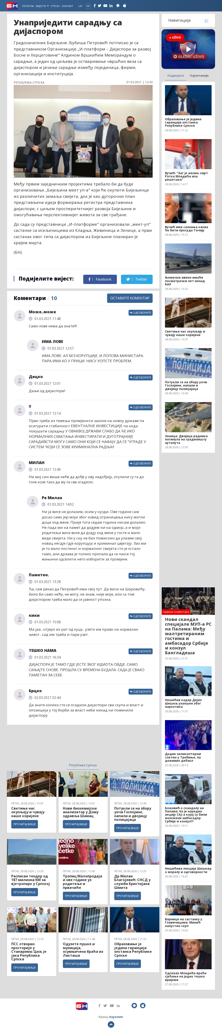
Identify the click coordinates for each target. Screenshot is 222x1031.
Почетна (28, 6)
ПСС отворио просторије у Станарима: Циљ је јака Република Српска (28, 951)
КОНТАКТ (67, 6)
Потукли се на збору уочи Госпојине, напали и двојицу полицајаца (132, 814)
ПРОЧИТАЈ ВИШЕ (24, 824)
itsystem (116, 1017)
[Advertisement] (50, 746)
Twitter (140, 279)
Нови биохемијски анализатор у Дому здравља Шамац (80, 812)
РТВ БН (55, 6)
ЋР (88, 6)
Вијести (41, 6)
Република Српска (83, 765)
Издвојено (175, 75)
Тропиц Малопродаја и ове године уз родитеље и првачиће (82, 882)
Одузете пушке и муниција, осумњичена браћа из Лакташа (83, 950)
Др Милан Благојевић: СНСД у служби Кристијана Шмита (132, 882)
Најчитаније (199, 75)
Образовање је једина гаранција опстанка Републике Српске (133, 950)
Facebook (103, 279)
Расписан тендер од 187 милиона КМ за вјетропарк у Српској (30, 880)
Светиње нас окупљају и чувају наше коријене (27, 812)
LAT (80, 6)
